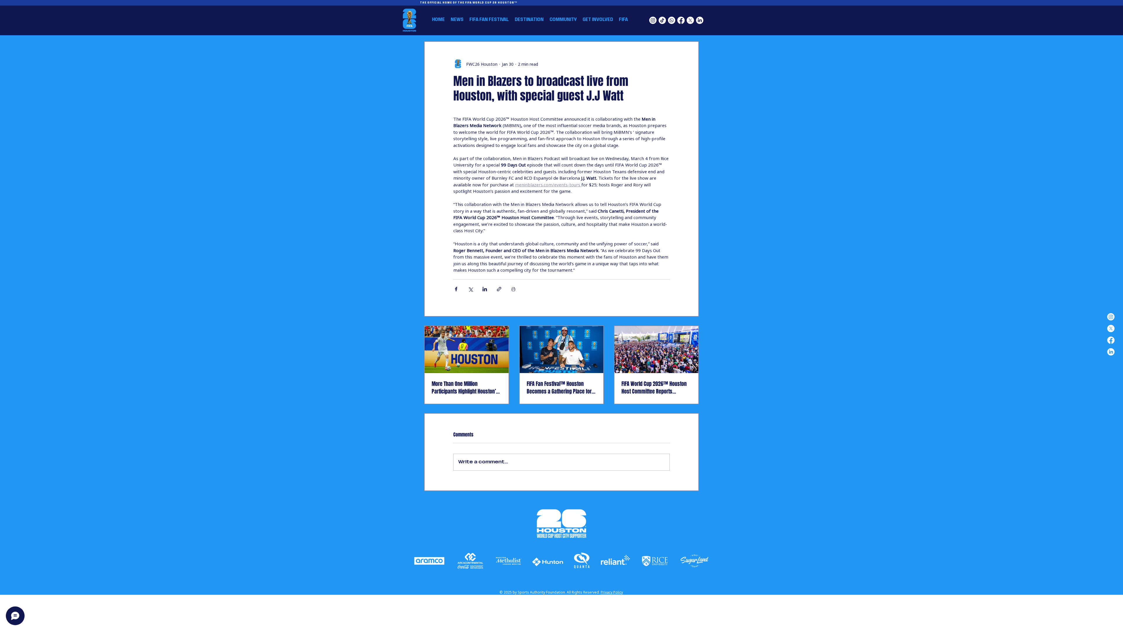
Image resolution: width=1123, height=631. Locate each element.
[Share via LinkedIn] (485, 289)
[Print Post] (513, 289)
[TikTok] (662, 20)
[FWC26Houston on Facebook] (681, 20)
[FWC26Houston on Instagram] (653, 20)
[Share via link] (499, 289)
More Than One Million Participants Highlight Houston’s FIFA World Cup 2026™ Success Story (465, 387)
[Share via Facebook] (456, 289)
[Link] (429, 561)
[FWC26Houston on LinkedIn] (699, 20)
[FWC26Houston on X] (690, 20)
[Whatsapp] (671, 20)
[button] (529, 19)
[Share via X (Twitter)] (470, 289)
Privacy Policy (612, 592)
